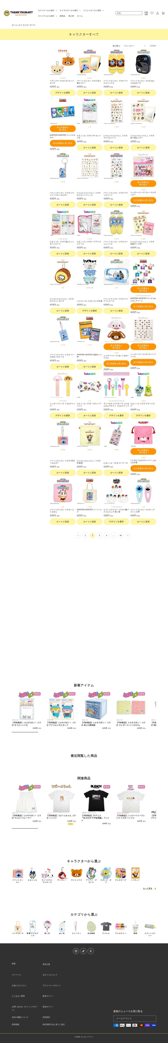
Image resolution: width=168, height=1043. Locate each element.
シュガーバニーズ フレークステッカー (143, 193)
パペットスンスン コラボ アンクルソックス (116, 82)
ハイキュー (135, 880)
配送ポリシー (48, 996)
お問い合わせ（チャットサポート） (25, 1008)
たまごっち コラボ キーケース (116, 463)
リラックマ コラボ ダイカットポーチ (62, 82)
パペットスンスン (17, 881)
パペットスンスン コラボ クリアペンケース (116, 300)
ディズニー (62, 880)
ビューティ (76, 933)
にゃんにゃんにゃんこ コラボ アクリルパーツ (115, 137)
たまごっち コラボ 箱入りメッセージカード (62, 243)
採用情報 (15, 1024)
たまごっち (32, 880)
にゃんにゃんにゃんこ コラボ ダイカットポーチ (62, 300)
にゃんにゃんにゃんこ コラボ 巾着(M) (89, 462)
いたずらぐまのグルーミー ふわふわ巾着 (143, 461)
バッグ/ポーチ (18, 933)
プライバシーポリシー (52, 985)
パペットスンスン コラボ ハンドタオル (62, 511)
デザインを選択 (62, 93)
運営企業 (46, 964)
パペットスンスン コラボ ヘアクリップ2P (142, 511)
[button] (47, 10)
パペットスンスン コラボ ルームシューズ (116, 243)
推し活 (47, 933)
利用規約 (46, 1017)
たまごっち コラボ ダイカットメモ (89, 137)
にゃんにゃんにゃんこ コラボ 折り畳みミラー (142, 137)
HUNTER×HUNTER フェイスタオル (62, 136)
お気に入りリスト (19, 985)
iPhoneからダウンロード (84, 655)
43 (121, 535)
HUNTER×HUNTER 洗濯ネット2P (89, 356)
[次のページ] (128, 535)
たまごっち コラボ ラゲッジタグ (142, 405)
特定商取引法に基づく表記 (54, 1024)
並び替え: (117, 46)
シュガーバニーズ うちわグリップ (62, 405)
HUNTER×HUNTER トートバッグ (89, 511)
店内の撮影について (20, 1017)
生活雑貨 (91, 933)
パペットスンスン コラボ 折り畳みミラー (89, 82)
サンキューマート (87, 1037)
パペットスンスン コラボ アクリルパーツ (116, 194)
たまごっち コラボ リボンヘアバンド (89, 405)
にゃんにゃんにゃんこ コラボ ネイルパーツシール (89, 194)
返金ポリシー (48, 1007)
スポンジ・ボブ (106, 881)
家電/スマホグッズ (32, 934)
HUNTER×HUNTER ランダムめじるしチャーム (143, 299)
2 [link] (92, 535)
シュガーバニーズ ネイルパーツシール (143, 355)
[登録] (153, 1018)
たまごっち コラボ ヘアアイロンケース (89, 243)
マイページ (16, 975)
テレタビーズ (120, 880)
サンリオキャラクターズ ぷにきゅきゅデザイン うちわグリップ (116, 405)
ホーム (14, 25)
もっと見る (147, 888)
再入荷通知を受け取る (63, 128)
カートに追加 (89, 93)
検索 (13, 964)
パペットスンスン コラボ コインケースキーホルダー (62, 194)
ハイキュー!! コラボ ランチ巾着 (89, 301)
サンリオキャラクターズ (47, 881)
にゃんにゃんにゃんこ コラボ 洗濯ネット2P (142, 243)
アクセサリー (120, 933)
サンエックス (76, 880)
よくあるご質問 (18, 996)
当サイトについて (50, 975)
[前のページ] (78, 535)
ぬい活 (62, 933)
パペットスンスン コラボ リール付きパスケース (62, 356)
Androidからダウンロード (84, 663)
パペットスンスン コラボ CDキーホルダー (62, 462)
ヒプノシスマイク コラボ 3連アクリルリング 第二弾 (116, 511)
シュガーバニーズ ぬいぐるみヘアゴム (116, 357)
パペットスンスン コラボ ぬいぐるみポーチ (142, 82)
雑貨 (135, 933)
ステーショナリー (150, 934)
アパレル (106, 933)
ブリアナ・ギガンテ (91, 881)
